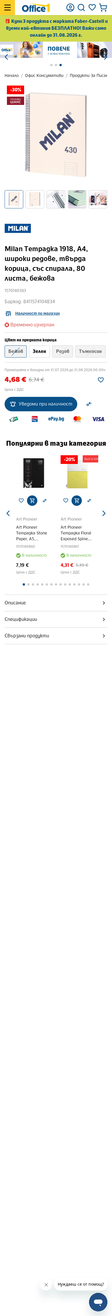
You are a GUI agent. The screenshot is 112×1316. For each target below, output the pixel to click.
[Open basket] (103, 7)
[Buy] (32, 500)
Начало (12, 75)
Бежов (15, 351)
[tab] (56, 603)
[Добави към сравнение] (89, 404)
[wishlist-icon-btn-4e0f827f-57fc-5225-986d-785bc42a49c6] (100, 380)
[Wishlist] (92, 7)
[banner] (56, 50)
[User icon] (70, 7)
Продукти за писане (90, 75)
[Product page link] (34, 473)
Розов (62, 351)
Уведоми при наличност (45, 404)
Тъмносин (90, 351)
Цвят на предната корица (31, 340)
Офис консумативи (44, 75)
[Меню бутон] (7, 7)
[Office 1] (36, 7)
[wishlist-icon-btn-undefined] (21, 500)
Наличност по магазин (37, 313)
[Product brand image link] (18, 228)
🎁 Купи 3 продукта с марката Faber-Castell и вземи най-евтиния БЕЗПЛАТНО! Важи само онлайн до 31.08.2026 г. (56, 28)
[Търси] (81, 7)
